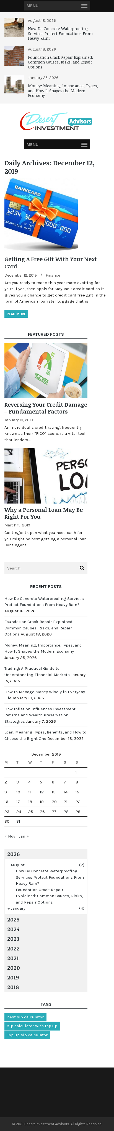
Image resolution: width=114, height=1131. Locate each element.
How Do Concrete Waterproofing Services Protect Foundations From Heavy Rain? (60, 33)
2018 (13, 987)
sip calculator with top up (32, 1025)
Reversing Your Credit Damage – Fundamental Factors (45, 408)
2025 (13, 919)
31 (18, 821)
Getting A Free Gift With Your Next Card (50, 262)
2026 (13, 854)
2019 (13, 977)
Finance (53, 275)
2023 (13, 938)
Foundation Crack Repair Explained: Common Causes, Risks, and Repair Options (60, 62)
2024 (13, 929)
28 (66, 811)
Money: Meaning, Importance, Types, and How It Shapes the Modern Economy (63, 90)
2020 (13, 967)
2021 (13, 958)
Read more (16, 314)
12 (42, 792)
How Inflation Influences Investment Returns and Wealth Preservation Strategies (40, 715)
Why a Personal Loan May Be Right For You (43, 513)
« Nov (9, 836)
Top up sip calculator (27, 1034)
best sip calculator (25, 1017)
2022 (13, 948)
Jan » (24, 836)
